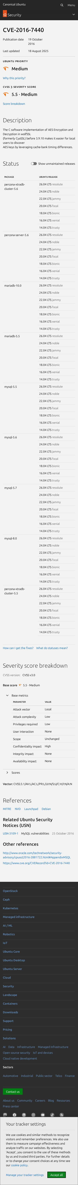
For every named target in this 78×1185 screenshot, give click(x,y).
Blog (51, 1100)
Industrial (27, 1075)
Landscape (10, 994)
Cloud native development (20, 1058)
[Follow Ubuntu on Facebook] (15, 1116)
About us (8, 1100)
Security (8, 986)
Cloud (7, 977)
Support (8, 1020)
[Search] (62, 5)
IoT (5, 942)
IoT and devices (43, 1052)
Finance (70, 1075)
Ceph (6, 899)
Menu (71, 5)
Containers (10, 1003)
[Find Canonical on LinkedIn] (25, 1116)
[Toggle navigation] (73, 14)
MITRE (7, 808)
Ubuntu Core (11, 951)
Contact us (13, 1091)
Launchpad (31, 808)
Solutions (9, 1038)
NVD (18, 808)
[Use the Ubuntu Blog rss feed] (62, 1116)
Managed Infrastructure (53, 1046)
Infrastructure (26, 1046)
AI (4, 1046)
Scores (16, 772)
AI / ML (8, 925)
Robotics (9, 934)
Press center (11, 1106)
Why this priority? (14, 78)
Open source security (16, 1052)
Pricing (7, 1029)
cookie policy (19, 1165)
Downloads (10, 1012)
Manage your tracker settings (25, 1175)
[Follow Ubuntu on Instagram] (34, 1116)
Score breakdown (14, 103)
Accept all (56, 1175)
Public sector (44, 1075)
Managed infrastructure (18, 916)
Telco (58, 1075)
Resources (63, 1100)
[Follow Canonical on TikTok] (53, 1116)
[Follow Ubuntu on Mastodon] (6, 1116)
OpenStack (10, 890)
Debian (46, 808)
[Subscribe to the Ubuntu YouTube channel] (43, 1116)
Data (11, 1046)
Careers (40, 1100)
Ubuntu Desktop (14, 960)
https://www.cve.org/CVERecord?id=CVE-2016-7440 (36, 863)
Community (24, 1100)
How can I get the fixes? (18, 648)
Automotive (10, 1075)
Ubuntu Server (12, 968)
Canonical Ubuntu (14, 4)
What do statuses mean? (52, 648)
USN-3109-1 (10, 833)
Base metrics (20, 695)
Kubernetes (10, 908)
